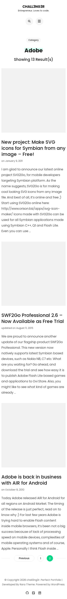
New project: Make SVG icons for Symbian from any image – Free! (33, 148)
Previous (24, 558)
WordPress (58, 584)
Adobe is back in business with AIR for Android (31, 480)
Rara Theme (27, 584)
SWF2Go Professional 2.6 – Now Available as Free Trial (32, 318)
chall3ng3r (33, 6)
